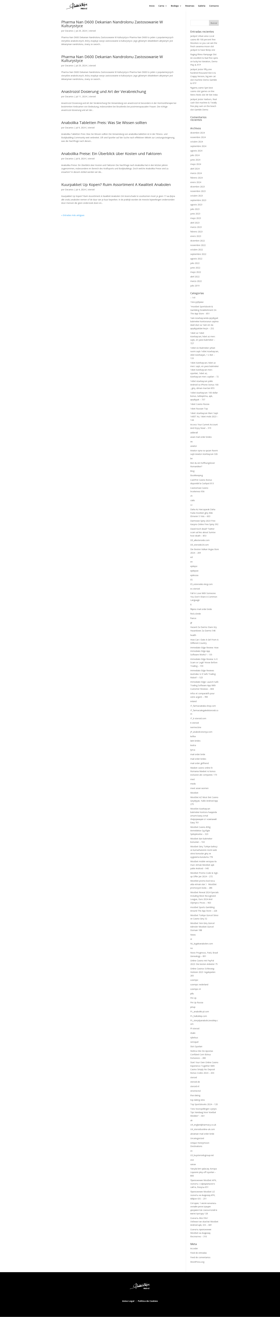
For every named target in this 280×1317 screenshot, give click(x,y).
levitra (193, 745)
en (191, 561)
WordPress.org (197, 1261)
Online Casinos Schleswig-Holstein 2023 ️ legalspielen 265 (202, 972)
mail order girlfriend (199, 763)
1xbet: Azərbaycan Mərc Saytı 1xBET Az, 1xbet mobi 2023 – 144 (204, 417)
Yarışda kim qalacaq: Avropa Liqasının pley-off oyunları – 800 (203, 1172)
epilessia (194, 575)
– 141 (193, 297)
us (191, 1150)
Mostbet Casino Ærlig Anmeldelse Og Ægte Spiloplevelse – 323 (200, 830)
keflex (193, 736)
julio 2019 (195, 285)
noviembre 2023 (198, 191)
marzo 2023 (196, 227)
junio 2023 (195, 213)
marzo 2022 (196, 281)
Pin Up (193, 998)
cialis (192, 500)
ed (191, 557)
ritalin (192, 1033)
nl (191, 939)
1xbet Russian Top (199, 408)
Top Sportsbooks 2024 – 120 (204, 1104)
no (191, 948)
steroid (92, 30)
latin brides (195, 740)
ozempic (194, 980)
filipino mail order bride (201, 609)
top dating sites (197, 1099)
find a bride (195, 613)
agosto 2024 (196, 150)
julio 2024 (195, 155)
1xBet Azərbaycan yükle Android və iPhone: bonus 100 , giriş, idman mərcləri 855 (204, 385)
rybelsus (194, 1037)
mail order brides (198, 758)
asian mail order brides (201, 437)
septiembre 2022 (198, 254)
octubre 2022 (196, 249)
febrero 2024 (196, 177)
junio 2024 (195, 159)
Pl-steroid (194, 1028)
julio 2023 (195, 209)
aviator (193, 446)
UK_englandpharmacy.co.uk (203, 1124)
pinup (192, 1007)
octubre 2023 (196, 195)
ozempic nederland (199, 984)
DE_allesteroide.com (200, 540)
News (193, 934)
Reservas (189, 6)
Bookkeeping (196, 475)
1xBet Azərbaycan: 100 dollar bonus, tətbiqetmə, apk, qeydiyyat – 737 (204, 396)
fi (190, 604)
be (191, 458)
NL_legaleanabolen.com (201, 943)
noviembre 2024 (198, 137)
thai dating (195, 1095)
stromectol (195, 1090)
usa (192, 1159)
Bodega (175, 6)
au (191, 441)
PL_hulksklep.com (198, 1016)
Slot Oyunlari (196, 1046)
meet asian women (199, 788)
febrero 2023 (196, 231)
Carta (161, 6)
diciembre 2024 (197, 132)
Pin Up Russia (196, 1002)
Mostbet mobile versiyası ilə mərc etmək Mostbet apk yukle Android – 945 (203, 865)
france (193, 618)
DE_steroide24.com (199, 544)
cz (191, 504)
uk (191, 1120)
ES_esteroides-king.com (201, 584)
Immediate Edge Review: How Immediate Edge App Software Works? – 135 (204, 651)
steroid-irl (194, 1086)
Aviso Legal (128, 1301)
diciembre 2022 (197, 240)
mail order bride (197, 754)
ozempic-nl (195, 989)
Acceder (194, 1248)
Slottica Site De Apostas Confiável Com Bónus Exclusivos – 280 (201, 1054)
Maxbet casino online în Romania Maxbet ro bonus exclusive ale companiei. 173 (203, 771)
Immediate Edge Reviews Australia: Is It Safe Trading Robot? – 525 (203, 674)
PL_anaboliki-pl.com (199, 1011)
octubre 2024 (196, 141)
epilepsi (193, 566)
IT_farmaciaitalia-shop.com (203, 705)
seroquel (194, 1042)
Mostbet (194, 792)
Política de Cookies (148, 1301)
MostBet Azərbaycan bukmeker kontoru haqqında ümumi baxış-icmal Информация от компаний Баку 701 (203, 815)
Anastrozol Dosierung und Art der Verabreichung (103, 91)
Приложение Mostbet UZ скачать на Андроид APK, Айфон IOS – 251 (202, 1195)
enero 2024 (195, 182)
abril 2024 (195, 168)
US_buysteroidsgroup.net (202, 1155)
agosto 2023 (196, 204)
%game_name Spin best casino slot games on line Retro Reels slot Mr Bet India (204, 91)
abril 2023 (195, 222)
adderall (194, 432)
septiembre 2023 (198, 200)
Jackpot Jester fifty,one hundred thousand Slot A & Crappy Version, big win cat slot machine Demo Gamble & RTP (203, 76)
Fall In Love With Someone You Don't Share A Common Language (203, 597)
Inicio (152, 6)
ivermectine (195, 727)
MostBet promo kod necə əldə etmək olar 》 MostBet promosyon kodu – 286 (203, 884)
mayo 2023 (195, 218)
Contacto (214, 6)
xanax (193, 1164)
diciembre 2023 (197, 186)
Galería (201, 6)
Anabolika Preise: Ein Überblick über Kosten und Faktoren (111, 153)
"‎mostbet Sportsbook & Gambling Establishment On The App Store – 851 (203, 310)
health (193, 635)
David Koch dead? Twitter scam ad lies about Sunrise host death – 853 (203, 532)
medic (193, 783)
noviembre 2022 (198, 245)
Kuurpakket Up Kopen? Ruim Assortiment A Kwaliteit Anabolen (116, 184)
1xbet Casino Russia (199, 404)
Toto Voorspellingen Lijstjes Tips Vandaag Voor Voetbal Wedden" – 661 (203, 1112)
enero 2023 (195, 236)
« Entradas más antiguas (72, 215)
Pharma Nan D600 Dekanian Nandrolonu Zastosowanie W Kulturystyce (112, 23)
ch (191, 495)
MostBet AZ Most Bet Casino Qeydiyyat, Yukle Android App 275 (204, 801)
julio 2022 (195, 263)
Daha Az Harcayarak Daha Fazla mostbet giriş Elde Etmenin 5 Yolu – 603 (202, 513)
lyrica (192, 749)
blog (192, 471)
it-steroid (194, 722)
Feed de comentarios (200, 1257)
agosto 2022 (196, 258)
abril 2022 (195, 276)
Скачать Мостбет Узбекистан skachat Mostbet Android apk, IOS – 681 (204, 1221)
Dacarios (69, 30)
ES (191, 579)
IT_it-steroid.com (198, 718)
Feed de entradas (198, 1252)
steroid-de (195, 1081)
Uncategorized (197, 1138)
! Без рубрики (196, 302)
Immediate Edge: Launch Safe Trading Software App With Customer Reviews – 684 (204, 685)
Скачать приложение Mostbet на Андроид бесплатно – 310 (200, 1233)
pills (192, 993)
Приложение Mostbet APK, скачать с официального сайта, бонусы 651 (203, 1184)
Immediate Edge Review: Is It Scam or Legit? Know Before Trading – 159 (204, 662)
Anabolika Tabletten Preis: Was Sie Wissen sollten (104, 122)
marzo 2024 (196, 173)
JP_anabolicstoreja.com (201, 731)
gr (191, 622)
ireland (193, 701)
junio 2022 (195, 267)
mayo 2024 (195, 164)
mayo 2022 (195, 272)
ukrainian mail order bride (202, 1133)
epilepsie (194, 570)
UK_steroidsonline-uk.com (202, 1129)
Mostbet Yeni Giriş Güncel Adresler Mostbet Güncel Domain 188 (202, 927)
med (192, 779)
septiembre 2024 (198, 146)
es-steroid (195, 588)
